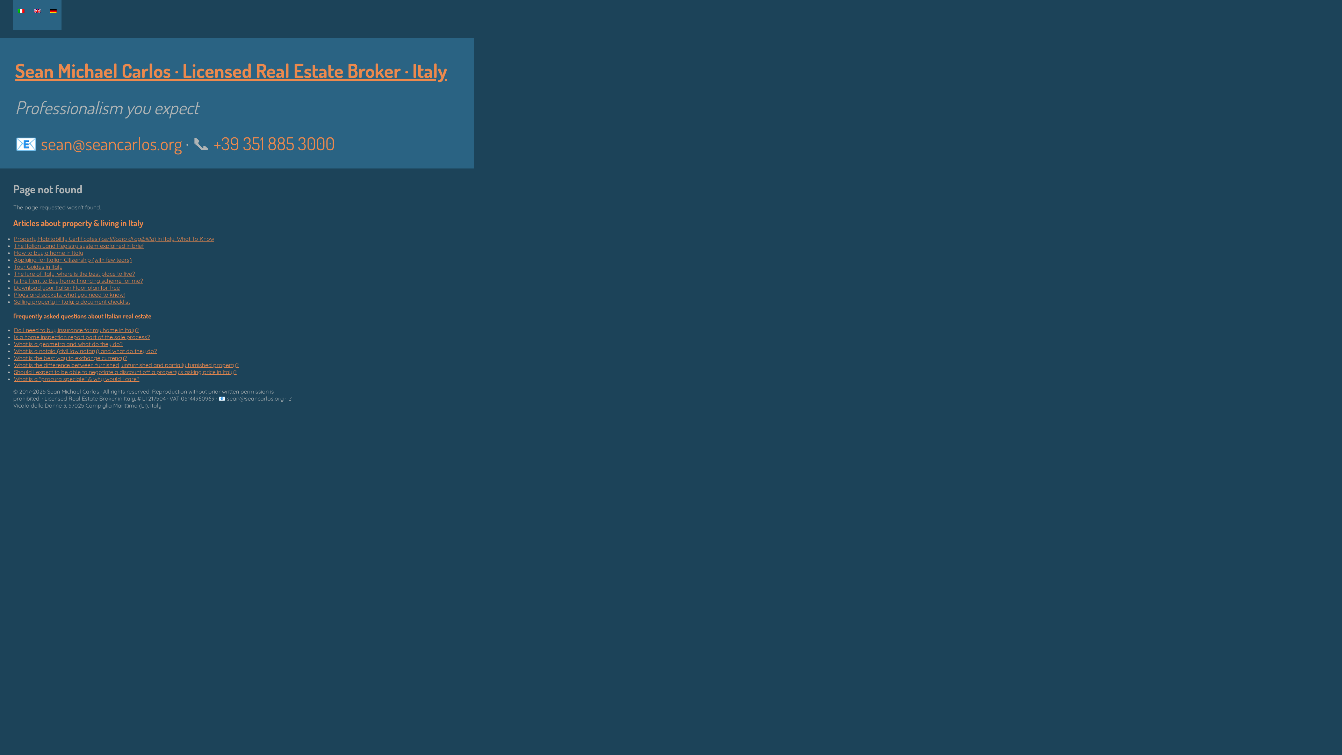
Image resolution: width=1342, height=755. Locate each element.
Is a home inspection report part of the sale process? (82, 336)
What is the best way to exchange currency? (70, 357)
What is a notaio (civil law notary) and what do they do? (85, 350)
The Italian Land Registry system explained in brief (79, 245)
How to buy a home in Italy (48, 252)
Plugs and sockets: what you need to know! (69, 294)
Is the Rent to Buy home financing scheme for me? (78, 280)
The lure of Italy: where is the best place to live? (74, 273)
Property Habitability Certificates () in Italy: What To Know (114, 238)
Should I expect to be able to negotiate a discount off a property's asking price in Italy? (125, 371)
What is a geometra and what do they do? (68, 343)
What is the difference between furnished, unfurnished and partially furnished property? (126, 364)
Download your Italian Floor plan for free (67, 287)
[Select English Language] (37, 11)
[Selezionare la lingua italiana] (21, 11)
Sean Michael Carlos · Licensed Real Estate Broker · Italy (231, 70)
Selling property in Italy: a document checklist (72, 301)
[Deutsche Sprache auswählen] (53, 11)
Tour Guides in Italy (38, 266)
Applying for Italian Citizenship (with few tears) (73, 259)
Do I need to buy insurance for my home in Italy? (76, 329)
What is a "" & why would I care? (76, 378)
